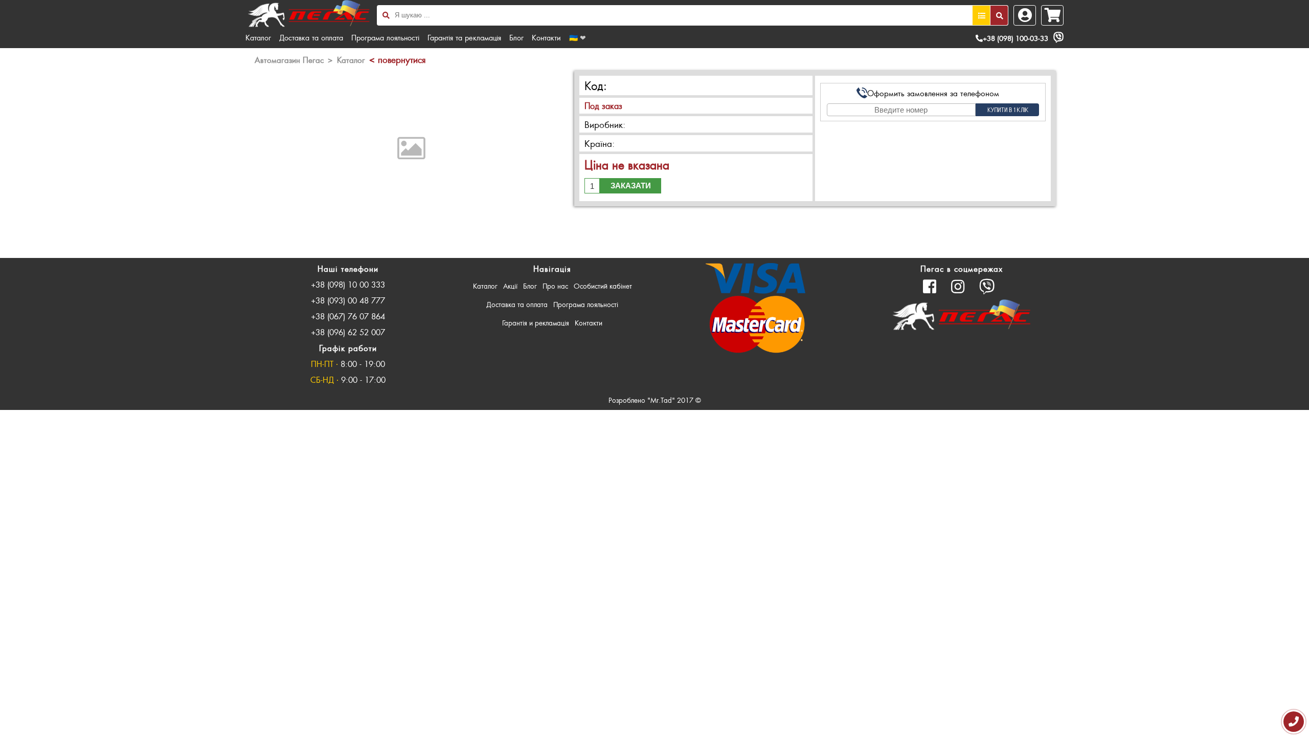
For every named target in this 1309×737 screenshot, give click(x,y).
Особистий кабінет (603, 286)
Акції (510, 286)
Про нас (555, 286)
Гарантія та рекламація (464, 37)
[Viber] (1058, 37)
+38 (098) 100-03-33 (1015, 38)
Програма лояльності (385, 37)
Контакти (546, 37)
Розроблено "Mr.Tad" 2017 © (654, 400)
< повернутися (397, 59)
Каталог (258, 37)
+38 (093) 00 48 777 (348, 300)
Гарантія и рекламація (535, 323)
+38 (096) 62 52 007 (348, 332)
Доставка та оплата (311, 37)
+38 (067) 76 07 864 (348, 316)
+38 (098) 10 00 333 (348, 284)
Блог (516, 37)
